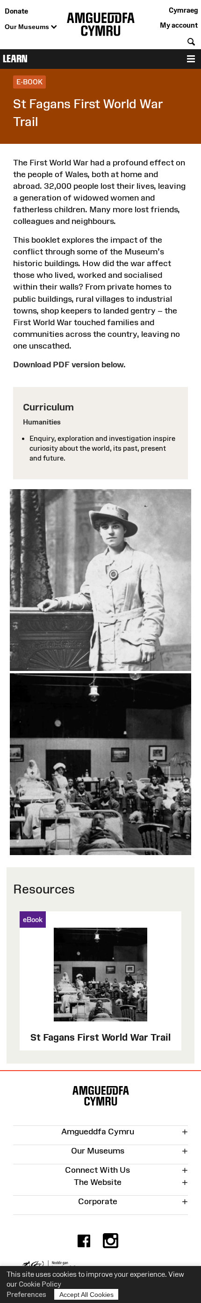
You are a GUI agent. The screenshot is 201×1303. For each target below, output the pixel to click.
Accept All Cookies (86, 1294)
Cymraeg (183, 10)
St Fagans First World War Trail (100, 1037)
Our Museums (28, 26)
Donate (16, 11)
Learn (15, 58)
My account (179, 25)
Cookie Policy (40, 1284)
